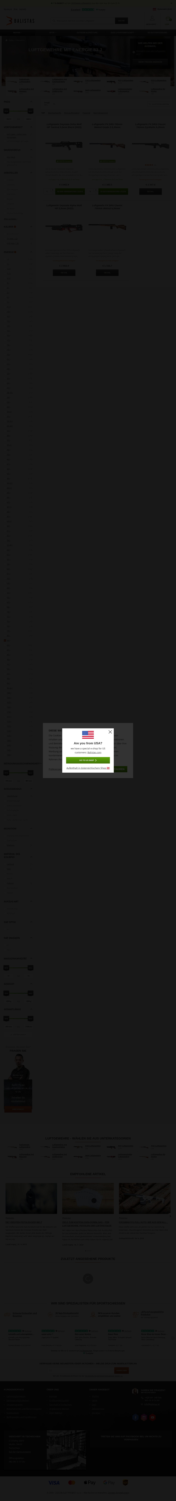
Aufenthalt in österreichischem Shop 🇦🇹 (88, 768)
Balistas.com (94, 752)
